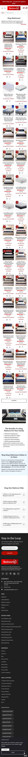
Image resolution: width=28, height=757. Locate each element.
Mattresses (3, 597)
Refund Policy (4, 667)
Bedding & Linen (5, 605)
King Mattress (10, 12)
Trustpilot (3, 661)
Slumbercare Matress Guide (7, 624)
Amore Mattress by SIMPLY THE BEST (8, 288)
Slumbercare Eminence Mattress (21, 141)
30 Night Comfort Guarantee (7, 680)
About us (3, 651)
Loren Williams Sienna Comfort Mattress (8, 213)
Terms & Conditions (5, 672)
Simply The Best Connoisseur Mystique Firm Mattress (8, 263)
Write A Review (4, 659)
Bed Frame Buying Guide (7, 629)
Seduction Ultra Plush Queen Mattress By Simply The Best (21, 363)
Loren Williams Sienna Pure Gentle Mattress (21, 188)
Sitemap (3, 699)
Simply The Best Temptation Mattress (8, 238)
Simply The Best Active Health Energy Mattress (8, 141)
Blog (2, 656)
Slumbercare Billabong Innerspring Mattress (8, 69)
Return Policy (4, 664)
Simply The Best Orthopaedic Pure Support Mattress (8, 45)
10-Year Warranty (5, 688)
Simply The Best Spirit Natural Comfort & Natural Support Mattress (21, 338)
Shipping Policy (5, 697)
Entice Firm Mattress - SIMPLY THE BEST (8, 362)
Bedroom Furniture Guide (7, 640)
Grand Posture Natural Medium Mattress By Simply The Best (8, 311)
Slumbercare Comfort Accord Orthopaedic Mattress (8, 188)
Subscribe (9, 553)
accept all (5, 749)
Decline (12, 752)
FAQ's (2, 702)
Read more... (24, 24)
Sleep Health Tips (5, 642)
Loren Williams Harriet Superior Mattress (21, 213)
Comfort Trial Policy (6, 694)
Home (2, 12)
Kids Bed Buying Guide (6, 637)
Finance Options (5, 691)
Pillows (3, 607)
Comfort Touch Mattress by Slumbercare (8, 163)
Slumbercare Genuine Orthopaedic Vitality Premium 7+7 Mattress (8, 387)
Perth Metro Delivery (6, 686)
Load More (14, 400)
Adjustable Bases (5, 599)
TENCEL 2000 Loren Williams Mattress (8, 95)
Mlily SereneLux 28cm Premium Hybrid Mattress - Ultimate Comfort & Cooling (21, 96)
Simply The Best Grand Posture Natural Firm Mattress (8, 337)
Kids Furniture (4, 610)
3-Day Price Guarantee (6, 683)
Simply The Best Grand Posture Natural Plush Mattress (21, 311)
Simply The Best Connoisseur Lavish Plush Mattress (21, 70)
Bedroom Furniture (5, 602)
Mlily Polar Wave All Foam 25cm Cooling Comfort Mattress (8, 119)
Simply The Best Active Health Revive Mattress (21, 288)
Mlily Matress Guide (5, 621)
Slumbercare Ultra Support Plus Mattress (21, 386)
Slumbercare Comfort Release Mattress (21, 163)
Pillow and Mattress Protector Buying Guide (11, 626)
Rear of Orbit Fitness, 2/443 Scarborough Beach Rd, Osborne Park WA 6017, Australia (13, 583)
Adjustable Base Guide (6, 632)
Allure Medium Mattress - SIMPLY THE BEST (21, 238)
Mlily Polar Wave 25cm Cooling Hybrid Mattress (21, 118)
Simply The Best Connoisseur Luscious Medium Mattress (21, 263)
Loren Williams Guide (6, 618)
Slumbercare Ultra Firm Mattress (21, 45)
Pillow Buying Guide (6, 634)
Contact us (3, 653)
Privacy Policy (4, 669)
